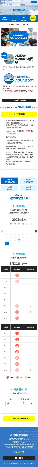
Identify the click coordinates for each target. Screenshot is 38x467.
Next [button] (36, 231)
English (18, 24)
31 (6, 243)
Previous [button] (2, 231)
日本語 (11, 24)
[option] (19, 231)
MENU (20, 458)
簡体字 (25, 24)
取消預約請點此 (11, 137)
